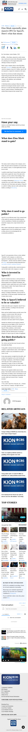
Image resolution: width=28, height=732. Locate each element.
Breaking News (5, 704)
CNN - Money (15, 389)
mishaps (5, 262)
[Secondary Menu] (3, 9)
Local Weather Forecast (7, 709)
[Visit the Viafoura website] (23, 643)
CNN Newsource (6, 42)
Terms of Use (4, 694)
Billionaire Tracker (18, 180)
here (8, 597)
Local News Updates (6, 708)
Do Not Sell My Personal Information (10, 696)
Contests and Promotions (7, 706)
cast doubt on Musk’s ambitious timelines (11, 264)
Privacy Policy (4, 693)
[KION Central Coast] (10, 9)
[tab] (5, 614)
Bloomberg (9, 67)
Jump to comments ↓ (6, 394)
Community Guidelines (6, 687)
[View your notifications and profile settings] (25, 614)
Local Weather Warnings (7, 711)
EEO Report (4, 689)
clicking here (13, 593)
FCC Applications (5, 691)
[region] (14, 623)
